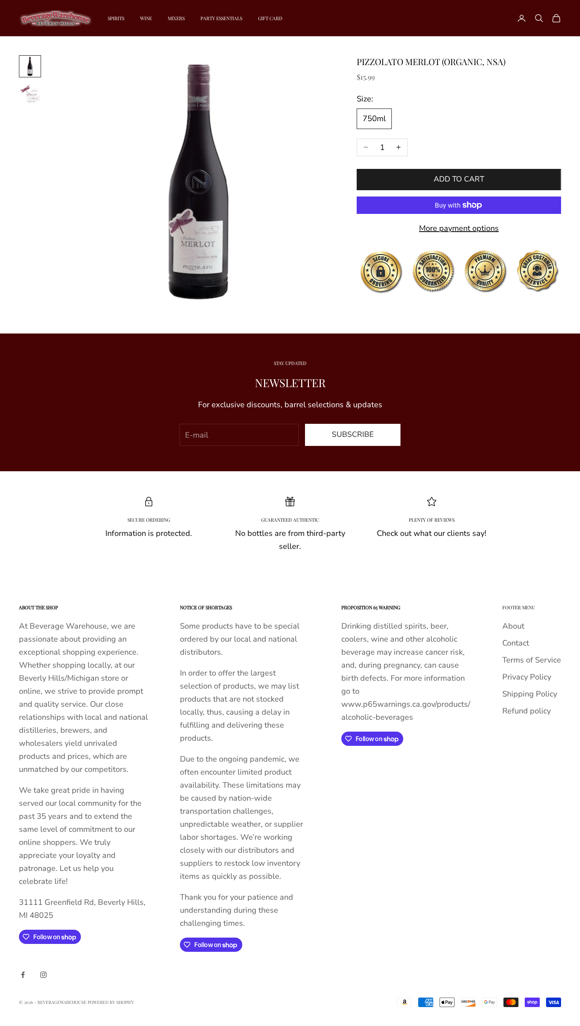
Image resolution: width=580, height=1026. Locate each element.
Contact (515, 643)
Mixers (176, 18)
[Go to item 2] (30, 94)
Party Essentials (221, 18)
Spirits (116, 18)
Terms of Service (531, 660)
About (513, 626)
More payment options (459, 228)
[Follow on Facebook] (23, 975)
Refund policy (526, 711)
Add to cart (459, 179)
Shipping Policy (529, 694)
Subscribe (353, 434)
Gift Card (270, 18)
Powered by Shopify (111, 1002)
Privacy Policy (526, 677)
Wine (146, 18)
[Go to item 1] (30, 66)
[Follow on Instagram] (43, 975)
